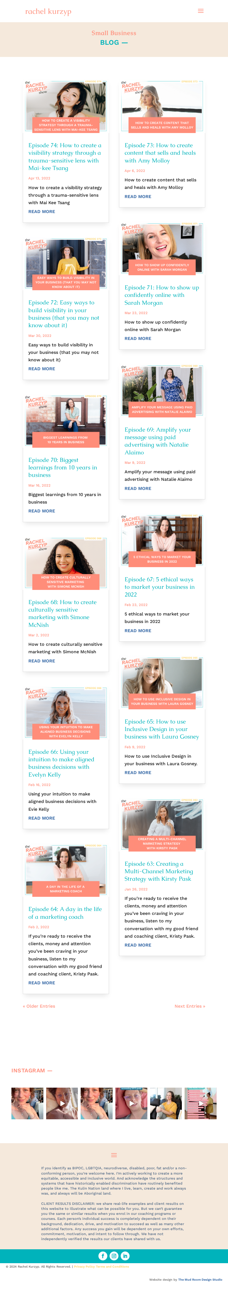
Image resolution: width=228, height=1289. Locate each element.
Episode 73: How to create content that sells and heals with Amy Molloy (160, 152)
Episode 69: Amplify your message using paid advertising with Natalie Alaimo (158, 441)
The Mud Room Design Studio (200, 1280)
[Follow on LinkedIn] (125, 1256)
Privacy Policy (84, 1266)
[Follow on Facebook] (102, 1256)
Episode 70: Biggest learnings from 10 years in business (62, 467)
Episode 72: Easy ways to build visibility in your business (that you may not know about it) (63, 314)
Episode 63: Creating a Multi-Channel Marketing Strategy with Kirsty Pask (159, 871)
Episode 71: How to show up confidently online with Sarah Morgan (162, 295)
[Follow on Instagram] (114, 1256)
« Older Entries (39, 1006)
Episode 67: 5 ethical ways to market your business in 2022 (160, 586)
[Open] (27, 1104)
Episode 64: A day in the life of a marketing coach (65, 912)
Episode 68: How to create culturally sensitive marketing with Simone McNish (62, 613)
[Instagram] (40, 1116)
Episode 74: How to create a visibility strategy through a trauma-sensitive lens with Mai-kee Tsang (64, 156)
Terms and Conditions (112, 1266)
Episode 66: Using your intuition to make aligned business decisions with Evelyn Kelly (61, 763)
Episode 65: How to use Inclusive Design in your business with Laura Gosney (162, 729)
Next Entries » (190, 1006)
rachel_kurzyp (27, 1091)
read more (41, 211)
